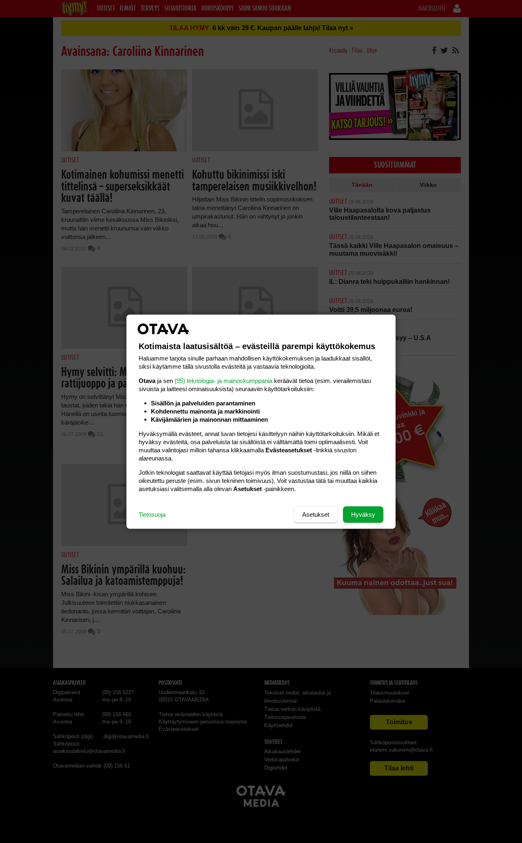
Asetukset (315, 514)
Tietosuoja (152, 514)
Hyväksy (363, 514)
